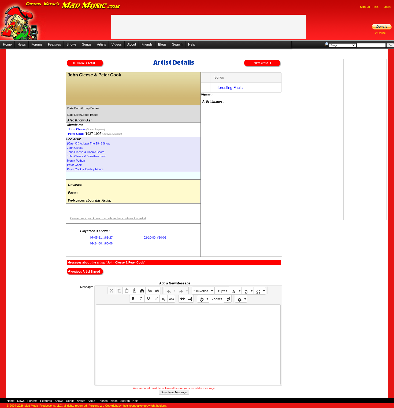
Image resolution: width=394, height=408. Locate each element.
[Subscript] (163, 298)
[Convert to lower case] (149, 290)
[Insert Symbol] (260, 290)
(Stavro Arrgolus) (95, 129)
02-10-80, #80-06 (155, 237)
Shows (71, 44)
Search (177, 44)
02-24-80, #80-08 (101, 243)
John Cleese (77, 129)
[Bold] (133, 298)
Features (54, 44)
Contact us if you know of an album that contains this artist (108, 218)
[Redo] (182, 290)
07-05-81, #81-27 (101, 237)
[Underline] (148, 298)
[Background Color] (247, 290)
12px (221, 290)
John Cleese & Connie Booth (85, 152)
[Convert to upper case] (157, 290)
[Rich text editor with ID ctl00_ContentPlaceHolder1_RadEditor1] (188, 345)
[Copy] (118, 290)
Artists (101, 44)
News (21, 44)
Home (7, 44)
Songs (86, 44)
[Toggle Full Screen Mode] (227, 298)
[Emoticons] (241, 298)
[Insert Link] (182, 298)
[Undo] (170, 290)
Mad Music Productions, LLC (43, 405)
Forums (36, 44)
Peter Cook (76, 133)
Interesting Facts (228, 87)
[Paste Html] (133, 290)
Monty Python (76, 160)
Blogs (162, 44)
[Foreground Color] (235, 290)
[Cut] (111, 290)
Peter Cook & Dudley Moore (85, 169)
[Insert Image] (189, 298)
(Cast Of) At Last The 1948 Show (88, 143)
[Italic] (140, 298)
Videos (116, 44)
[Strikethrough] (171, 298)
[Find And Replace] (141, 290)
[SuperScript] (155, 298)
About (131, 44)
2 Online (380, 33)
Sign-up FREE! (369, 6)
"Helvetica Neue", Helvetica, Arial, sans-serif (204, 290)
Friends (147, 44)
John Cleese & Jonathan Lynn (86, 156)
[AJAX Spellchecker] (203, 298)
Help (191, 44)
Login (387, 6)
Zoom (216, 298)
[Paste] (126, 290)
